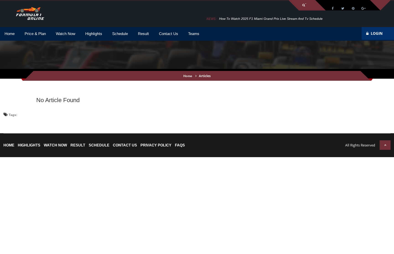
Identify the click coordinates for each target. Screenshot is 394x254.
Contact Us (125, 145)
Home (187, 76)
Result (77, 145)
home (8, 145)
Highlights (29, 145)
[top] (385, 145)
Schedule (99, 145)
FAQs (180, 145)
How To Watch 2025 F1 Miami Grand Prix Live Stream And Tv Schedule (271, 18)
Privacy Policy (155, 145)
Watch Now (55, 145)
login (377, 33)
